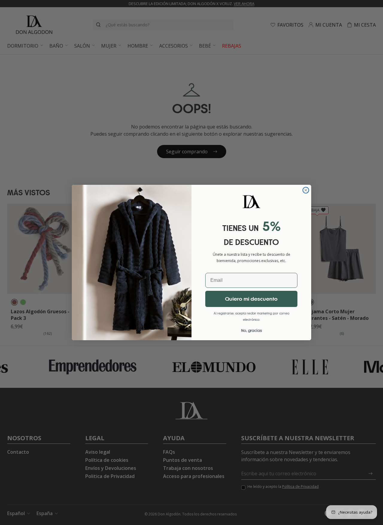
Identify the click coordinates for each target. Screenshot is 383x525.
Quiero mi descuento (251, 299)
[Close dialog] (306, 190)
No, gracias (251, 330)
